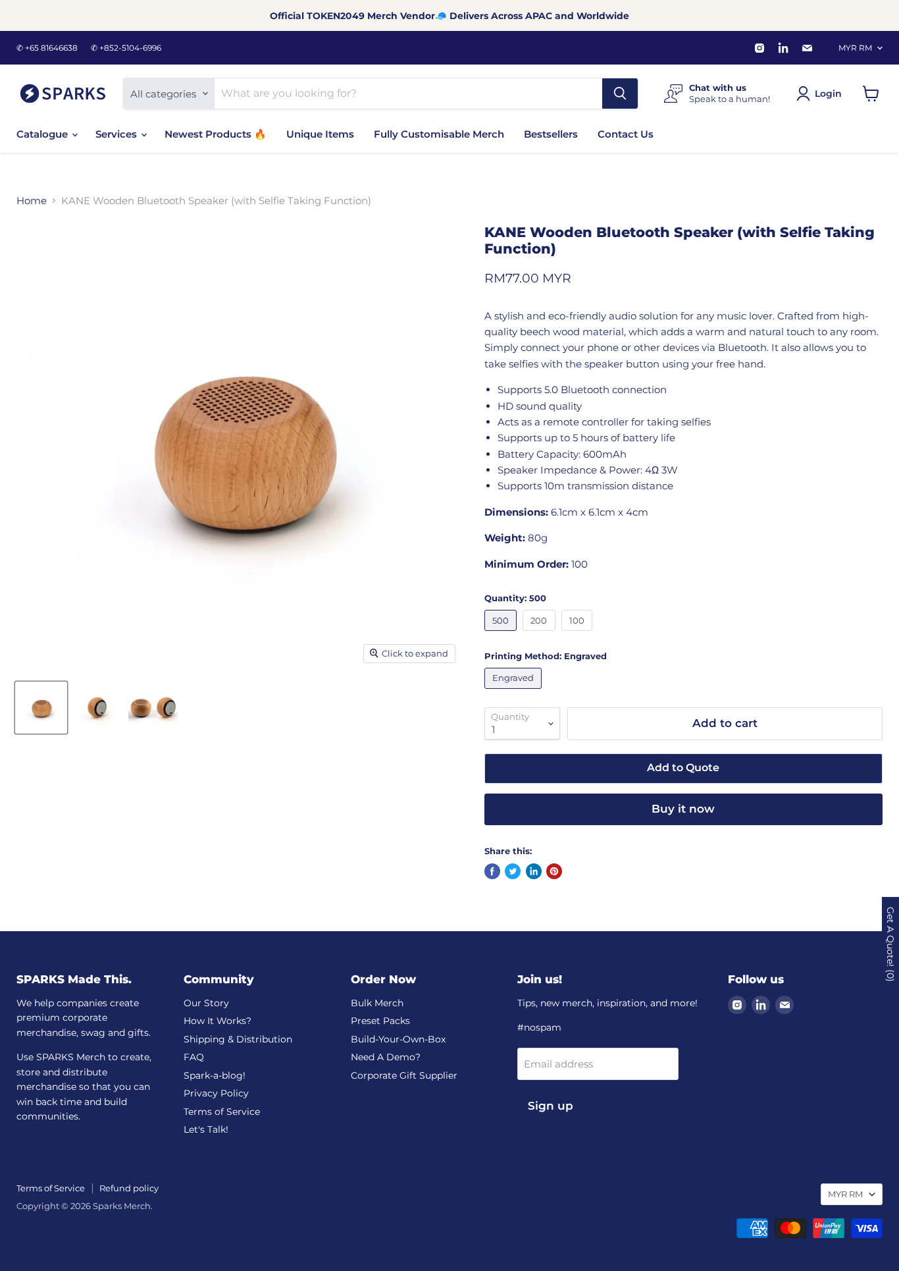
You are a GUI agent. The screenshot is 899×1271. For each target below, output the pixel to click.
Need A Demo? (386, 1057)
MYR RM (855, 48)
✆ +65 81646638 (47, 48)
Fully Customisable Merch (439, 134)
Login (828, 93)
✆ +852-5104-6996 (126, 48)
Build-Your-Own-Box (398, 1039)
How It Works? (217, 1021)
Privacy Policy (216, 1093)
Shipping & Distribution (238, 1039)
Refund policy (129, 1188)
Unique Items (320, 134)
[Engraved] (515, 692)
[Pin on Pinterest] (554, 871)
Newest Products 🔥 (216, 134)
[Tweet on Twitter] (513, 871)
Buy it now (683, 808)
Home (31, 200)
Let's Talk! (206, 1129)
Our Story (206, 1003)
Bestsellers (551, 134)
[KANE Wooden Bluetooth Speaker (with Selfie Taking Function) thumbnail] (41, 708)
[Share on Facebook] (492, 871)
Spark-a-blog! (214, 1075)
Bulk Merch (377, 1003)
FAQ (194, 1057)
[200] (541, 634)
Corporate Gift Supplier (404, 1075)
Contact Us (626, 134)
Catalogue (43, 134)
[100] (578, 634)
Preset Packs (380, 1021)
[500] (502, 634)
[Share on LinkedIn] (534, 871)
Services (117, 134)
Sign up (550, 1105)
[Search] (620, 93)
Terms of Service (222, 1112)
